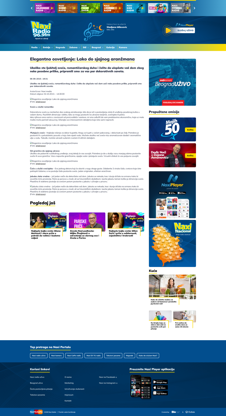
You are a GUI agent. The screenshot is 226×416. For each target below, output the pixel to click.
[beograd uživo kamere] (172, 82)
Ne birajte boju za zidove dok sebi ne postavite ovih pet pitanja (158, 326)
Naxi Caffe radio (74, 355)
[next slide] (194, 8)
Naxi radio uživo (39, 355)
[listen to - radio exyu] (158, 8)
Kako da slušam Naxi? (148, 355)
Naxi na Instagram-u (108, 383)
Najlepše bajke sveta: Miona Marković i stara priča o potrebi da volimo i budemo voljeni (46, 234)
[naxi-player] (172, 195)
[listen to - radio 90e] (113, 8)
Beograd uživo (36, 383)
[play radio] (179, 30)
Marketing (69, 383)
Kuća (153, 271)
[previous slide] (31, 8)
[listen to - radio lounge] (67, 8)
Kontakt (68, 401)
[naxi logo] (42, 30)
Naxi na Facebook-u (108, 377)
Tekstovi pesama (113, 355)
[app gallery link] (160, 393)
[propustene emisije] (172, 129)
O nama (68, 377)
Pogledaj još (42, 202)
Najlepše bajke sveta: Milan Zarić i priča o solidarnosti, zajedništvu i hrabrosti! (123, 233)
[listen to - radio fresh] (45, 8)
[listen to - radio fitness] (135, 8)
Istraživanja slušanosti (74, 389)
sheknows (40, 101)
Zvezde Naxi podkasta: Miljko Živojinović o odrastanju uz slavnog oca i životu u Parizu (84, 234)
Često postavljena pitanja (41, 389)
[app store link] (160, 387)
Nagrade (129, 355)
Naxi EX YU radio (94, 355)
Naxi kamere (56, 355)
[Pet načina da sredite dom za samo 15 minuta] (184, 316)
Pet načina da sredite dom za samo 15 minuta (181, 325)
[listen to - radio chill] (181, 8)
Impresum (69, 395)
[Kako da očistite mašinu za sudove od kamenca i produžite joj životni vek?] (172, 287)
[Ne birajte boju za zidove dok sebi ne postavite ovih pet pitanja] (160, 316)
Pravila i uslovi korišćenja (67, 412)
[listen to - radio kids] (90, 8)
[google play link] (160, 382)
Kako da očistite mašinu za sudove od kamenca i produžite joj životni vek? (163, 302)
